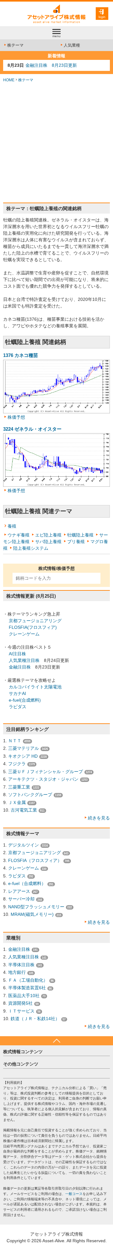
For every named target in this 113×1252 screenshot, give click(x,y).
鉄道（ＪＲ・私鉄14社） (35, 1018)
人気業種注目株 (24, 660)
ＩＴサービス (21, 1011)
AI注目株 (17, 653)
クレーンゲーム (24, 633)
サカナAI (17, 693)
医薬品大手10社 (24, 995)
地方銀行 (17, 972)
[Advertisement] (56, 142)
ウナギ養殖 (19, 534)
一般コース (74, 1194)
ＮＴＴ (14, 740)
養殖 (12, 526)
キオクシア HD (23, 756)
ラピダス (17, 706)
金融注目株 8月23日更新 (51, 65)
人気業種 (72, 45)
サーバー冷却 (21, 898)
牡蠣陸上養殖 (80, 534)
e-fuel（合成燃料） (27, 883)
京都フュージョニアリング (35, 620)
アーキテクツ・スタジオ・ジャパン (43, 779)
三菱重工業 (19, 787)
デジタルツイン (23, 844)
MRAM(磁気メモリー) (32, 914)
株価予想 (16, 417)
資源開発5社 (20, 1003)
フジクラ (17, 763)
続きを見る (99, 817)
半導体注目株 (21, 964)
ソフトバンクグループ (30, 794)
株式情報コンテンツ (23, 1051)
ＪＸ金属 (17, 802)
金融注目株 (20, 666)
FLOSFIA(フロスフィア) (33, 627)
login (102, 17)
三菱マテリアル (23, 748)
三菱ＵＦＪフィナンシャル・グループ (45, 771)
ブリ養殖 (76, 541)
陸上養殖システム (30, 548)
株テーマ (15, 45)
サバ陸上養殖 (48, 541)
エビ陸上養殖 (48, 534)
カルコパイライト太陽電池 (35, 686)
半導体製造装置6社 (27, 987)
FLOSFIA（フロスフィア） (35, 860)
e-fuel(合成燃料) (25, 700)
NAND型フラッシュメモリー (36, 906)
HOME (8, 80)
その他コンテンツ (20, 1063)
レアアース (19, 891)
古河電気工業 (24, 810)
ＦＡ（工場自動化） (28, 980)
